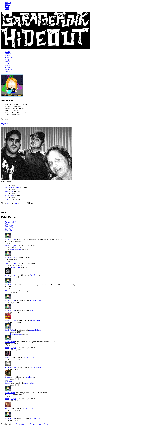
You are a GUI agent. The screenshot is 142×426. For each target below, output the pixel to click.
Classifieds (9, 58)
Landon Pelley (15, 267)
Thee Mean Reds (35, 418)
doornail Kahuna (35, 330)
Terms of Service (22, 424)
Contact (32, 424)
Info (6, 224)
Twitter (7, 72)
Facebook (8, 70)
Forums (8, 54)
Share (7, 246)
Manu (31, 310)
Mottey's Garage (11, 320)
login (9, 203)
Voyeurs (4, 123)
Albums (9, 228)
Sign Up (8, 3)
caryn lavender (10, 275)
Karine (7, 383)
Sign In (7, 5)
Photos (7, 62)
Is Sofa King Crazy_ (12, 187)
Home (7, 52)
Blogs (7, 60)
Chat (7, 7)
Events (7, 56)
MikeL (7, 357)
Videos (7, 64)
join (15, 203)
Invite (7, 9)
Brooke (8, 377)
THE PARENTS (35, 301)
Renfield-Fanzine (16, 250)
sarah (7, 408)
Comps (7, 68)
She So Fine (9, 191)
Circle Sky (9, 195)
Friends (9, 226)
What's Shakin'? (11, 222)
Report (13, 246)
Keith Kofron (10, 240)
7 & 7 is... (9, 199)
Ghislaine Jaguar (11, 367)
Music (7, 66)
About (46, 424)
